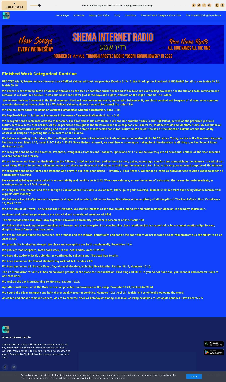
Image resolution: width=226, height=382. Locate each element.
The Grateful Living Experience (203, 15)
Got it (194, 376)
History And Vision (99, 15)
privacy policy (118, 378)
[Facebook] (194, 5)
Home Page (62, 15)
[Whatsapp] (204, 5)
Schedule (78, 15)
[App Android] (222, 5)
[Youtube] (209, 5)
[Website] (199, 5)
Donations (130, 15)
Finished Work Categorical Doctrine (161, 15)
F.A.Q (117, 15)
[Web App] (217, 5)
